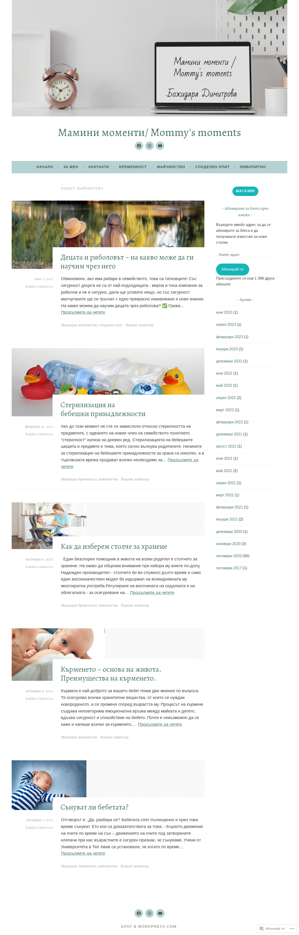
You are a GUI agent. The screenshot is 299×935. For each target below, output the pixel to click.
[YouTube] (160, 145)
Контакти (99, 167)
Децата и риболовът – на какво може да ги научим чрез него (127, 261)
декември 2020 (229, 532)
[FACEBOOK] (138, 913)
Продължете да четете (83, 312)
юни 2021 (224, 458)
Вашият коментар (140, 325)
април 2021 (226, 483)
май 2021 (224, 471)
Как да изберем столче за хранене (114, 546)
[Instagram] (149, 145)
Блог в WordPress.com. (149, 926)
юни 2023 (224, 312)
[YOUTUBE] (160, 913)
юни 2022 (224, 373)
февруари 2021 (229, 507)
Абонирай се (232, 269)
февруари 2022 (229, 422)
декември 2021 (229, 434)
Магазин (245, 191)
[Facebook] (139, 145)
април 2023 (226, 325)
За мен (70, 167)
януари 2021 (227, 519)
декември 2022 (229, 361)
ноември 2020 (228, 544)
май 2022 (224, 385)
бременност (87, 479)
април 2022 (226, 398)
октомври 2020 (229, 556)
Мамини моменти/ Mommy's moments (149, 132)
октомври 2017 (229, 568)
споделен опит (111, 325)
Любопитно (253, 167)
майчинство (87, 325)
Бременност (133, 167)
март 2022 (225, 410)
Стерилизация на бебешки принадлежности (103, 409)
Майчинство (171, 167)
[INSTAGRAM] (149, 913)
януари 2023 (227, 349)
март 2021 (225, 495)
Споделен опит (212, 167)
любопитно (87, 866)
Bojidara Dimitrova (39, 286)
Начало (44, 167)
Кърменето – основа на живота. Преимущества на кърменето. (111, 673)
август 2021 (226, 446)
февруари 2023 (229, 337)
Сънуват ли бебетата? (94, 807)
